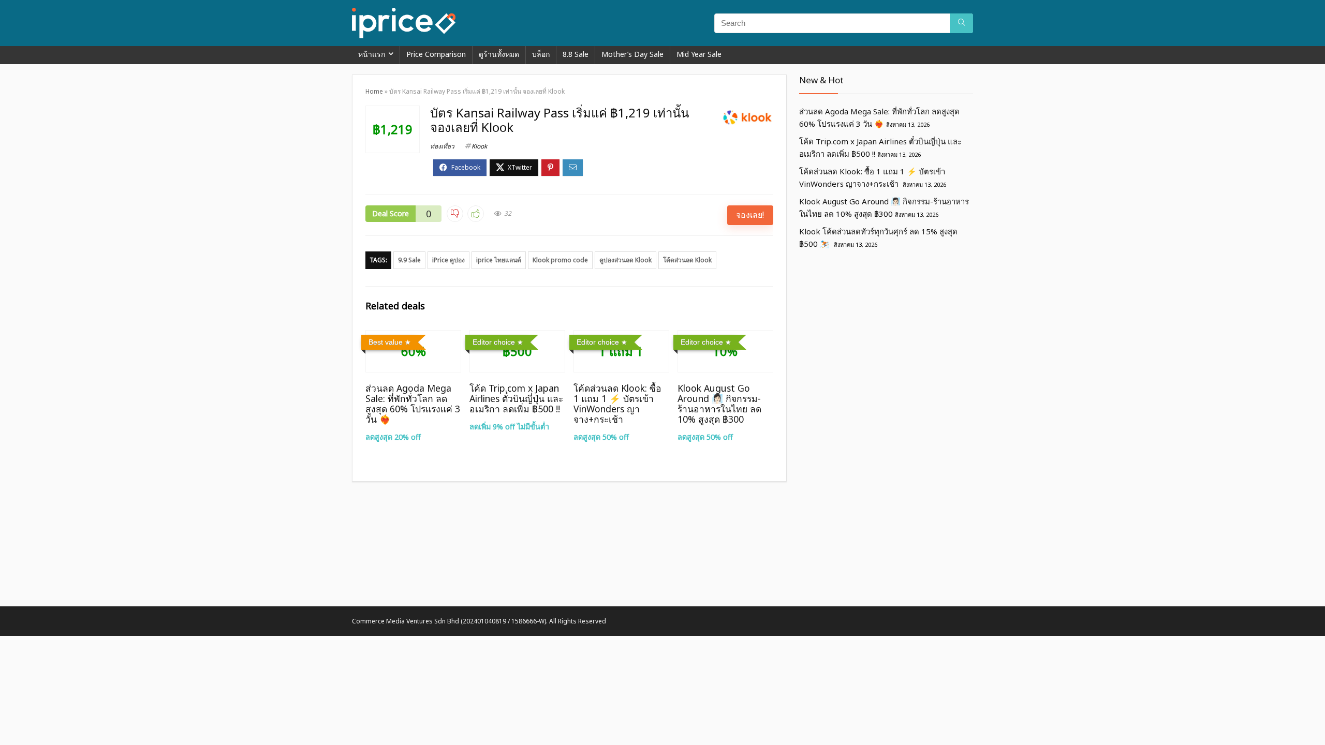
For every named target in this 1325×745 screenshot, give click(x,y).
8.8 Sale (575, 54)
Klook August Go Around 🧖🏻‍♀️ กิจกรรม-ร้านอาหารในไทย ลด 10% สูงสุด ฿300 (719, 403)
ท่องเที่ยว (442, 146)
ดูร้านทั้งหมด (499, 54)
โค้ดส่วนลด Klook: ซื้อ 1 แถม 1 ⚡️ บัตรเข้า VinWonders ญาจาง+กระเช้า (617, 403)
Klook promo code (560, 260)
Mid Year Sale (699, 54)
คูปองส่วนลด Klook (625, 260)
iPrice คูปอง (448, 260)
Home (374, 91)
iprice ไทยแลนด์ (498, 260)
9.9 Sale (409, 260)
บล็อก (541, 54)
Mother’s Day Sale (632, 54)
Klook (479, 146)
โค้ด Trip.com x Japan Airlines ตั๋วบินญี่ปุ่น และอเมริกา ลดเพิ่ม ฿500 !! (516, 398)
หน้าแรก (371, 54)
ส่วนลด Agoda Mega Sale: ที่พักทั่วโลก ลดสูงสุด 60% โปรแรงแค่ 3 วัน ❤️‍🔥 (412, 403)
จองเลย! (750, 214)
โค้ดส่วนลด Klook (687, 260)
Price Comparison (436, 54)
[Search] (961, 23)
